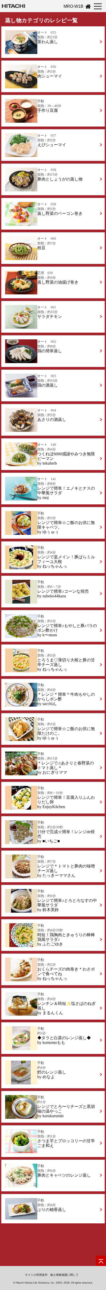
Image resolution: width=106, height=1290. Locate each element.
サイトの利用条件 (36, 1274)
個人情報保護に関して (64, 1274)
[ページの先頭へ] (101, 1261)
